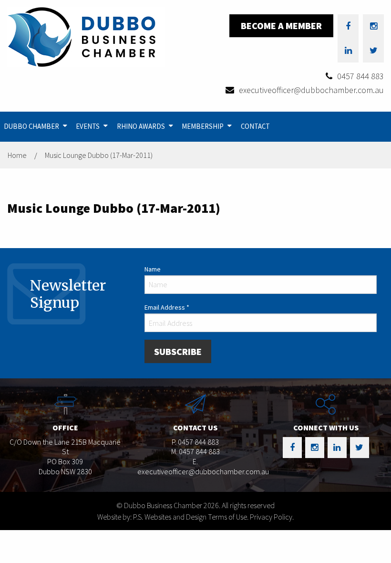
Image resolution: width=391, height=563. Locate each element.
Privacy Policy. (272, 516)
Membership (203, 126)
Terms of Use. (228, 516)
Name (152, 269)
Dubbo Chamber (31, 126)
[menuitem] (36, 127)
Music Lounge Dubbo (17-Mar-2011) (99, 155)
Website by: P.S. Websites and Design (151, 516)
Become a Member (281, 25)
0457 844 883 (360, 76)
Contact (255, 126)
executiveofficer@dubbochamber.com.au (311, 89)
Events (88, 126)
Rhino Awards (141, 126)
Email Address (166, 307)
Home (17, 155)
